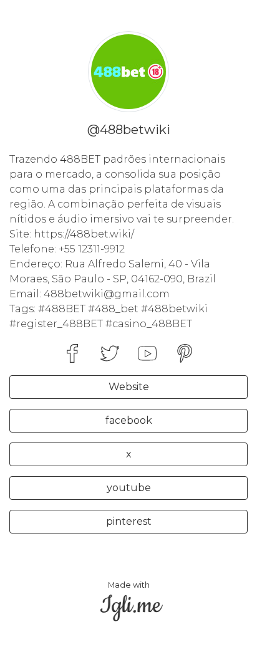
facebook (128, 420)
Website (129, 387)
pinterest (129, 521)
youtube (129, 488)
